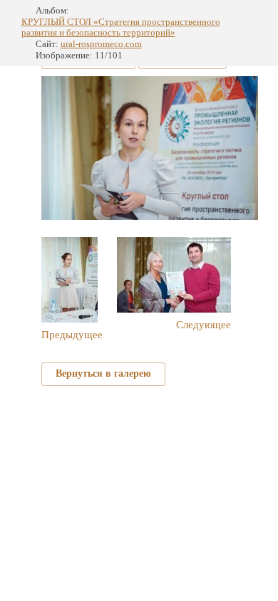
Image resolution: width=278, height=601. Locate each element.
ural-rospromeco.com (101, 43)
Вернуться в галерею (103, 373)
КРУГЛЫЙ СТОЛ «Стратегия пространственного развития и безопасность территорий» (120, 27)
